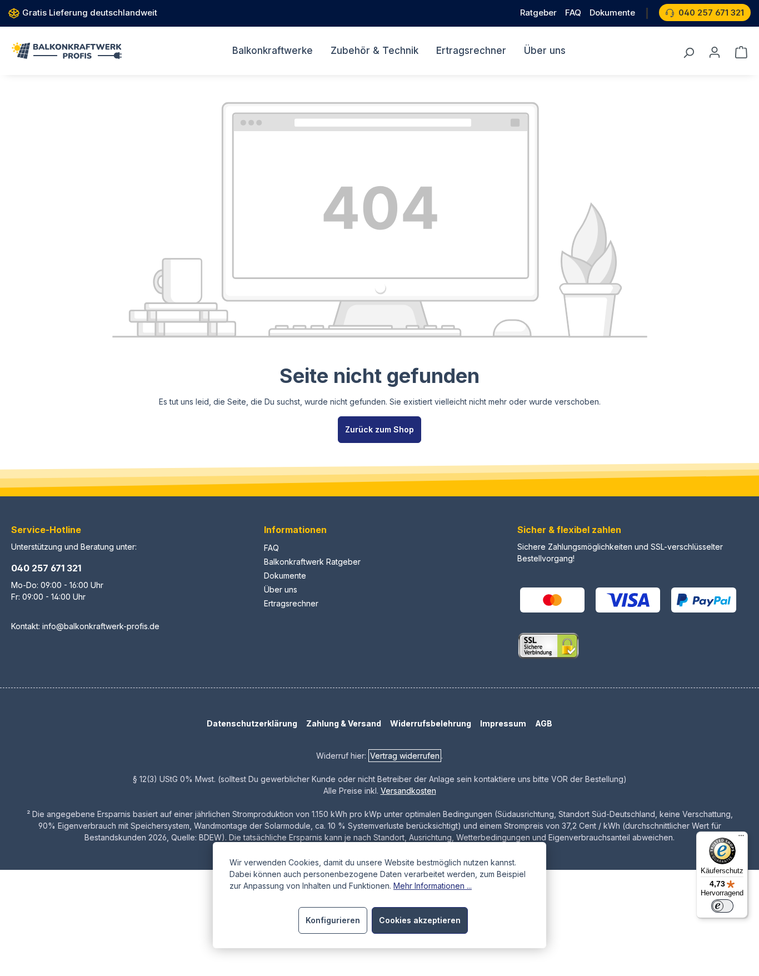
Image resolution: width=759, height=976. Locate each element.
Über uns (280, 589)
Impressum (503, 723)
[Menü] (741, 838)
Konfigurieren (333, 920)
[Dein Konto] (714, 52)
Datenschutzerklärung (252, 723)
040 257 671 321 (46, 568)
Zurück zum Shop (379, 429)
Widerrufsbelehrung (430, 723)
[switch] (722, 906)
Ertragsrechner (291, 603)
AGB (543, 723)
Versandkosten (408, 790)
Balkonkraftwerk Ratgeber (312, 561)
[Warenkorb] (738, 52)
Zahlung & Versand (343, 723)
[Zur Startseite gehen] (66, 50)
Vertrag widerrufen (405, 755)
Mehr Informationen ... (432, 885)
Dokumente (285, 575)
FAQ (271, 547)
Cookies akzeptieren (420, 920)
